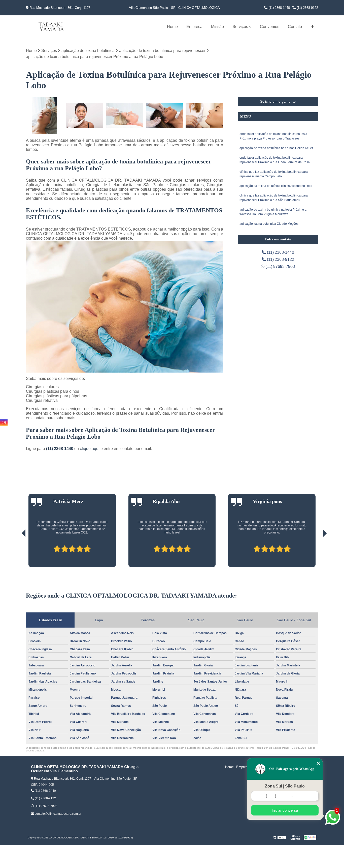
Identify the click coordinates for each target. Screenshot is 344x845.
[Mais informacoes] (312, 27)
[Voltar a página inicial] (51, 26)
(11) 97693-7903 (279, 266)
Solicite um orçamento (278, 101)
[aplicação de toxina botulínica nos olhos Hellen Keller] (85, 115)
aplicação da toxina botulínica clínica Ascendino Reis (275, 186)
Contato (295, 26)
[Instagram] (4, 422)
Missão (217, 26)
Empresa (194, 26)
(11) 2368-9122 (307, 8)
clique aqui (89, 448)
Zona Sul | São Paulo (285, 786)
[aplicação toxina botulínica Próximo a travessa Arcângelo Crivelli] (204, 115)
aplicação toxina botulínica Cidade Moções (268, 224)
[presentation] (17, 552)
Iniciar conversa (285, 810)
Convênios (269, 26)
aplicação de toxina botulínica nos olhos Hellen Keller (276, 148)
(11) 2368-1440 (278, 8)
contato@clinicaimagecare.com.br (57, 813)
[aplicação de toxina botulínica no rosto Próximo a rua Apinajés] (164, 115)
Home (172, 26)
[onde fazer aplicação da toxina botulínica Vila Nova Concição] (124, 115)
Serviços (240, 26)
